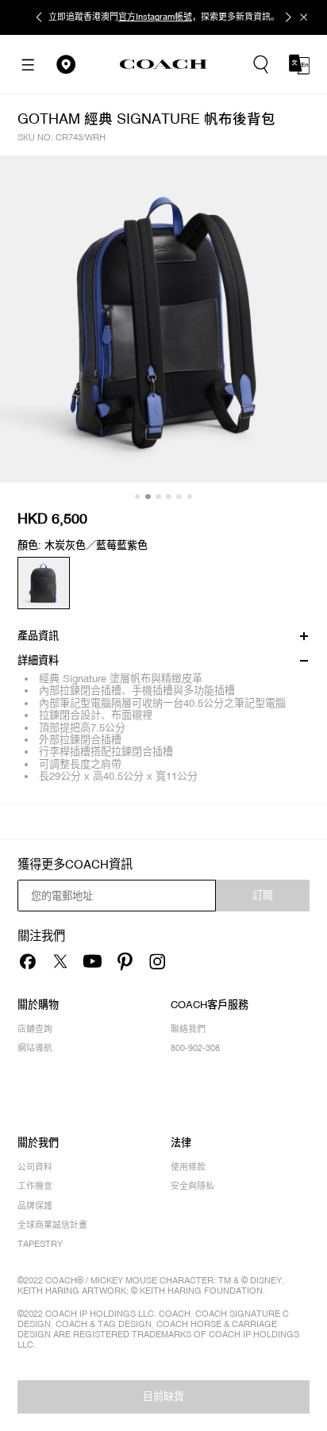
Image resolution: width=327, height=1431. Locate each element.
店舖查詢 (34, 1029)
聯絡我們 (188, 1029)
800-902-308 (195, 1048)
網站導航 (34, 1048)
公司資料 (34, 1167)
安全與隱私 (192, 1186)
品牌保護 (34, 1205)
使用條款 (188, 1167)
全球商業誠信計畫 (52, 1225)
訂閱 (262, 895)
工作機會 (34, 1186)
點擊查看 (233, 16)
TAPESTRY (40, 1244)
